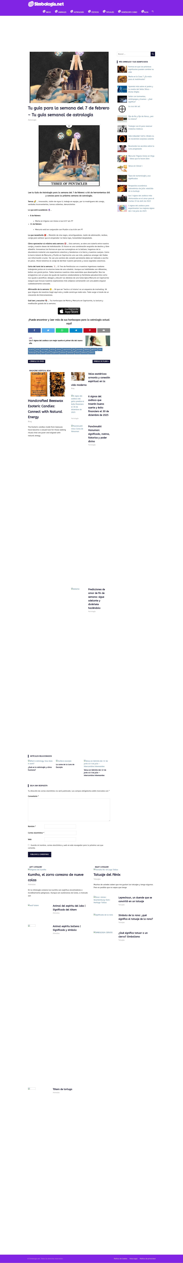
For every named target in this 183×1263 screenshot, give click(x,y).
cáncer (58, 349)
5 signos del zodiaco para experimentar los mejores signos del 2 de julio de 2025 (141, 208)
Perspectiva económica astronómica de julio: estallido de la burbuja (140, 188)
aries (37, 349)
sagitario (55, 353)
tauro (77, 353)
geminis (94, 349)
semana (63, 353)
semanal (70, 353)
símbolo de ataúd (37, 361)
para (48, 353)
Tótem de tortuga (62, 1089)
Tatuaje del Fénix (107, 875)
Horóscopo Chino (129, 12)
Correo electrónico (36, 833)
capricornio (67, 349)
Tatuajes (110, 12)
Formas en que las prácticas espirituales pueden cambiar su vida (141, 69)
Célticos (95, 12)
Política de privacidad (148, 1259)
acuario (31, 349)
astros (52, 349)
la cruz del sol (134, 106)
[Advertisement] (91, 31)
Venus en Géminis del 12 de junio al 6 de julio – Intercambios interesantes (95, 772)
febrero (87, 349)
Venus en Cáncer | (135, 166)
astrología (45, 349)
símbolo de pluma (101, 361)
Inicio (48, 12)
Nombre (32, 826)
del (74, 349)
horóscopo (32, 353)
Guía (100, 349)
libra (43, 353)
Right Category (102, 867)
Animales (62, 12)
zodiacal (84, 353)
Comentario (33, 796)
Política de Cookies (120, 1259)
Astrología (78, 12)
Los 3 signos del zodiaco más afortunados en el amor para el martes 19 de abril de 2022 (141, 198)
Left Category (35, 867)
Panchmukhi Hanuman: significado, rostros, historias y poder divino (99, 434)
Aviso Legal (134, 1259)
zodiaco (91, 353)
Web (30, 839)
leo (39, 353)
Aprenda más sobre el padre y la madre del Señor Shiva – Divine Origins (140, 89)
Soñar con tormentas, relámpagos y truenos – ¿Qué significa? (140, 99)
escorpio (80, 349)
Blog (146, 12)
